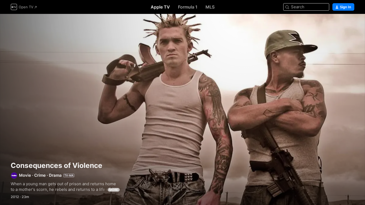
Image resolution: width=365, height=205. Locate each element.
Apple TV (160, 7)
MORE (113, 190)
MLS (210, 7)
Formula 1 (187, 7)
